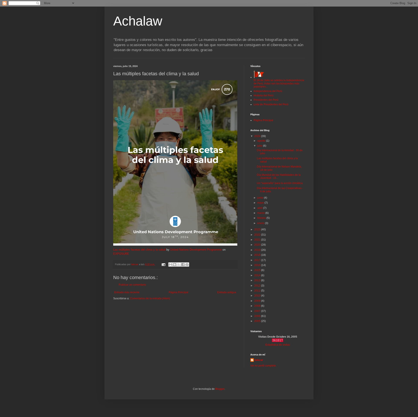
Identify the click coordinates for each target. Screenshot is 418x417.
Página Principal (178, 292)
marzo (261, 212)
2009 (257, 300)
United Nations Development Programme (196, 249)
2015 (257, 270)
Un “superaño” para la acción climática (280, 183)
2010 (257, 295)
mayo (261, 202)
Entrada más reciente (127, 292)
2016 (257, 265)
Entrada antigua (226, 292)
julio (260, 145)
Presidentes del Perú (266, 99)
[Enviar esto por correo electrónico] (170, 264)
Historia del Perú (263, 95)
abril (260, 207)
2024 (257, 136)
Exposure (121, 253)
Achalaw (137, 21)
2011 (257, 290)
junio (260, 197)
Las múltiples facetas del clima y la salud (139, 249)
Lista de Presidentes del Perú (271, 104)
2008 (257, 305)
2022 (257, 234)
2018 (257, 254)
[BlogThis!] (174, 264)
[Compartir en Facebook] (183, 264)
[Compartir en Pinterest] (187, 264)
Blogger (219, 388)
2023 (257, 229)
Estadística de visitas (277, 344)
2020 (257, 244)
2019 (257, 249)
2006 (257, 316)
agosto (261, 140)
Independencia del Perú (268, 91)
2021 (257, 239)
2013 (257, 280)
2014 (257, 275)
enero (261, 223)
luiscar (259, 360)
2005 (257, 321)
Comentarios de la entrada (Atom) (150, 298)
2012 (257, 285)
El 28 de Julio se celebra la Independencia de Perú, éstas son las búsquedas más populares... (279, 83)
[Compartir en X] (179, 264)
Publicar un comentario (132, 284)
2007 (257, 311)
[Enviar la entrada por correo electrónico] (163, 264)
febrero (261, 217)
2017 (257, 260)
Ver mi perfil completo (263, 365)
